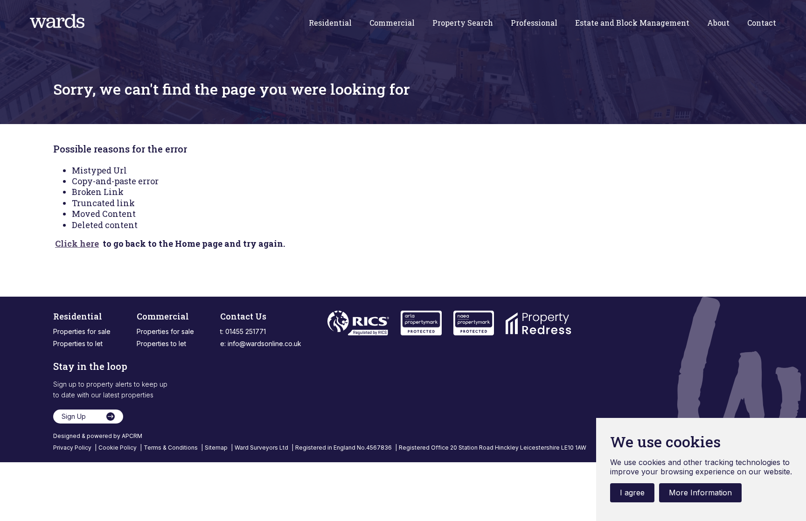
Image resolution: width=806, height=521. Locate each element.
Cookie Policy (118, 447)
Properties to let (78, 343)
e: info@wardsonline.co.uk (260, 343)
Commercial (392, 23)
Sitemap (217, 447)
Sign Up (74, 416)
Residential (330, 23)
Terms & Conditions (171, 447)
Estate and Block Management (632, 23)
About (718, 23)
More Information (700, 492)
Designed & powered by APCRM (97, 435)
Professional (534, 23)
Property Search (462, 23)
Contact (761, 23)
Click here (77, 243)
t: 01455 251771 (243, 331)
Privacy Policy (73, 447)
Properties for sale (82, 331)
